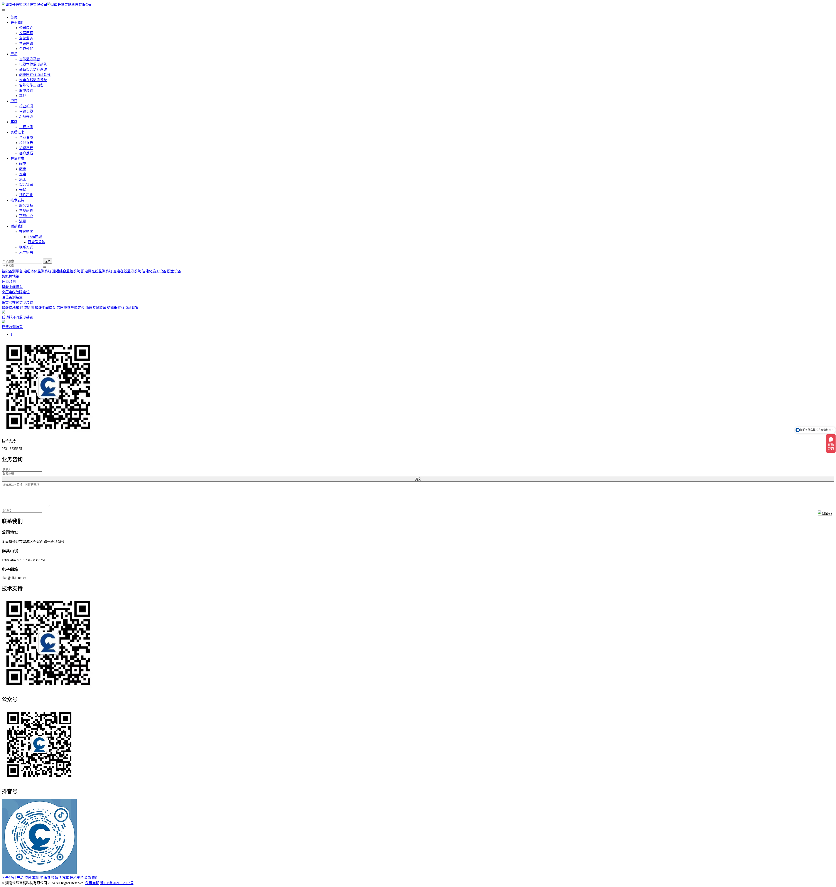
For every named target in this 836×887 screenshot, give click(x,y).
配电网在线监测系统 (35, 75)
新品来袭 (26, 116)
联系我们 (17, 226)
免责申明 (92, 883)
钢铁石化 (26, 195)
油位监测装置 (12, 297)
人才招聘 (26, 252)
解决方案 (17, 158)
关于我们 (17, 22)
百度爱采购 (36, 242)
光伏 (22, 190)
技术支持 (17, 200)
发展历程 (26, 33)
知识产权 (26, 148)
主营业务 (26, 38)
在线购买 (26, 231)
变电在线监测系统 (33, 80)
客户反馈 (26, 153)
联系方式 (26, 247)
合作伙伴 (26, 49)
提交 (47, 261)
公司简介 (26, 28)
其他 (22, 96)
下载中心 (26, 216)
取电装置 (26, 90)
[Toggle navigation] (3, 10)
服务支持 (26, 205)
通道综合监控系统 (33, 69)
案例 (13, 122)
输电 (22, 163)
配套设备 (174, 271)
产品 (13, 54)
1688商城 (35, 237)
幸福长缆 (26, 111)
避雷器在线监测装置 (17, 302)
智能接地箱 (10, 276)
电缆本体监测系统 (33, 64)
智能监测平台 (29, 59)
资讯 (13, 101)
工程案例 (26, 127)
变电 (22, 174)
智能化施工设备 (31, 85)
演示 (22, 221)
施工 (22, 179)
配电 (22, 169)
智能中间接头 (12, 287)
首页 (13, 17)
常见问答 (26, 210)
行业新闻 (26, 106)
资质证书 (17, 132)
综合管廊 (26, 184)
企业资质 (26, 137)
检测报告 (26, 143)
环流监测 (9, 281)
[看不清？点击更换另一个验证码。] (825, 513)
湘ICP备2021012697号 (116, 883)
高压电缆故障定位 (16, 292)
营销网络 (26, 43)
